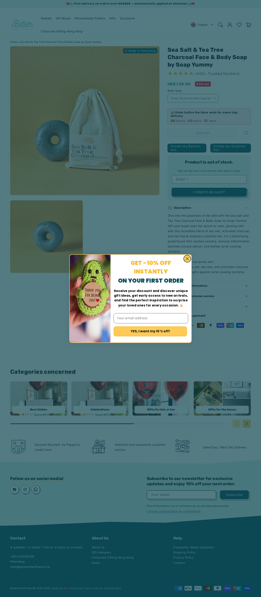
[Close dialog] (187, 258)
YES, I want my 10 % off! (150, 331)
